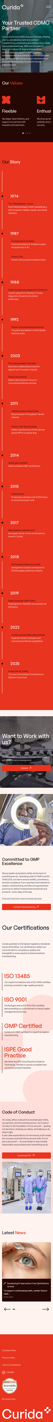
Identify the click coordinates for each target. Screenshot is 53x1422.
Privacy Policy (8, 1357)
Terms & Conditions (11, 1365)
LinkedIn (10, 1372)
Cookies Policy (9, 1350)
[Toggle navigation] (48, 7)
